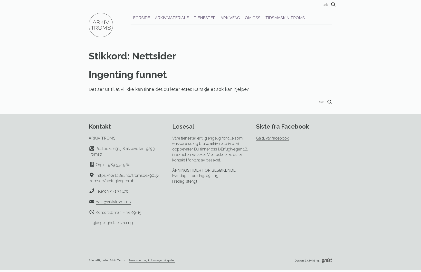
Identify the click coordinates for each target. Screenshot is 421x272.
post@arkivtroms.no (113, 202)
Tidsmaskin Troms (285, 18)
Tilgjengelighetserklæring (111, 222)
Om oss (252, 18)
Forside (141, 18)
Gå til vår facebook (272, 138)
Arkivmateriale (172, 18)
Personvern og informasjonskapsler (152, 260)
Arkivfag (230, 18)
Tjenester (205, 18)
